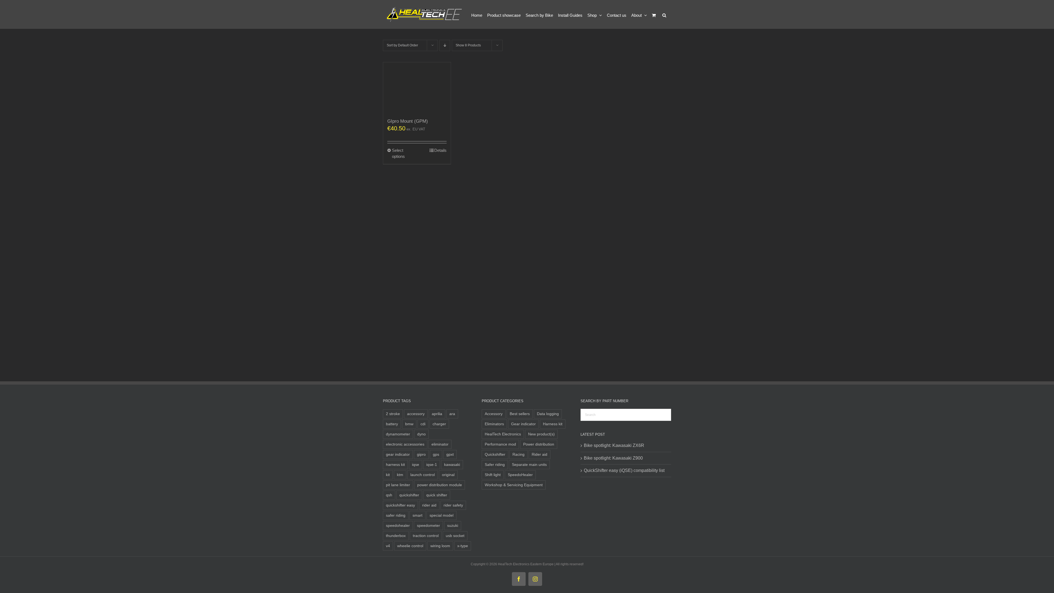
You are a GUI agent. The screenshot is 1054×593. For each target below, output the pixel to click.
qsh (389, 495)
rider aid (429, 505)
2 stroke (393, 414)
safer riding (395, 515)
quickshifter (409, 495)
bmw (409, 424)
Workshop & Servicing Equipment (514, 485)
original (448, 474)
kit (388, 474)
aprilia (437, 414)
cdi (423, 424)
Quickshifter (495, 454)
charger (439, 424)
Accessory (494, 414)
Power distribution (538, 444)
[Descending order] (444, 45)
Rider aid (539, 454)
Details (440, 150)
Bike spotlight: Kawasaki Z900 (613, 458)
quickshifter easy (400, 505)
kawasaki (452, 464)
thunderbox (396, 535)
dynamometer (398, 434)
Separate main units (529, 464)
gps (436, 454)
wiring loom (440, 546)
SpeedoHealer (520, 474)
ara (452, 414)
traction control (426, 535)
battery (392, 424)
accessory (416, 414)
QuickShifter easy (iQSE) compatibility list (624, 470)
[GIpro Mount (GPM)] (417, 87)
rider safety (453, 505)
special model (441, 515)
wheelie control (410, 546)
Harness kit (552, 424)
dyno (421, 434)
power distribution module (439, 485)
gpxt (450, 454)
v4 (388, 546)
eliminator (439, 444)
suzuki (452, 525)
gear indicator (398, 454)
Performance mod (500, 444)
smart (417, 515)
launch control (422, 474)
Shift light (493, 474)
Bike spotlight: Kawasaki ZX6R (614, 445)
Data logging (548, 414)
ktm (400, 474)
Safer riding (495, 464)
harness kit (395, 464)
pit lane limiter (398, 485)
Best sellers (520, 414)
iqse (415, 464)
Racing (518, 454)
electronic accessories (405, 444)
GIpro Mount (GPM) (407, 121)
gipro (421, 454)
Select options (398, 153)
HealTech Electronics (503, 434)
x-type (462, 546)
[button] (664, 14)
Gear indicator (523, 424)
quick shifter (436, 495)
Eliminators (494, 424)
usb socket (455, 535)
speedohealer (398, 525)
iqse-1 (431, 464)
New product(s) (541, 434)
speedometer (428, 525)
